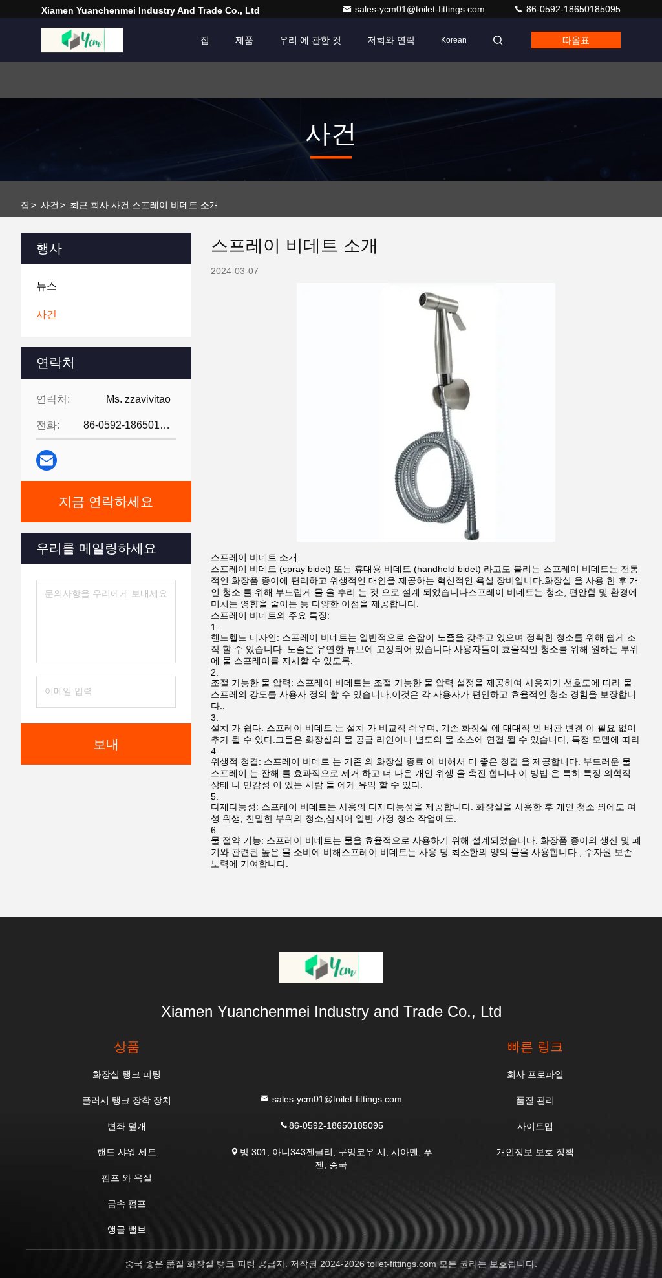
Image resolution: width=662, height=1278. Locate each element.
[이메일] (46, 460)
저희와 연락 (391, 40)
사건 (50, 205)
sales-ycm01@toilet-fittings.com (421, 9)
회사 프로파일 (535, 1074)
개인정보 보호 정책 (535, 1152)
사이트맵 (535, 1126)
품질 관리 (535, 1100)
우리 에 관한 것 (310, 40)
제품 (244, 40)
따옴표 (576, 40)
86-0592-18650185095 (572, 9)
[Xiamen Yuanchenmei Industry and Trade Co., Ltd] (82, 40)
